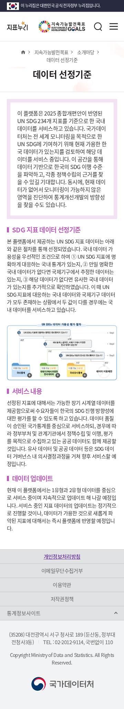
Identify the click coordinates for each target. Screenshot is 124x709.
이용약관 (62, 585)
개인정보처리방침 (62, 556)
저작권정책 (62, 599)
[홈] (23, 52)
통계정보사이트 (24, 613)
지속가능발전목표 (51, 52)
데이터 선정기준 (62, 59)
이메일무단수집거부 (62, 571)
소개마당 (85, 52)
